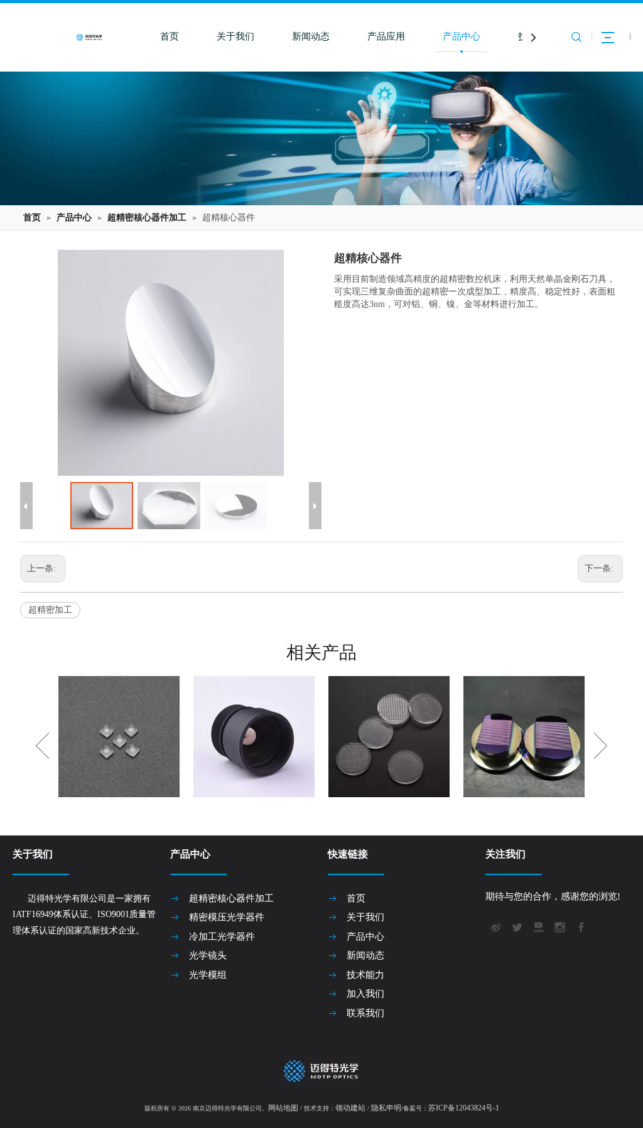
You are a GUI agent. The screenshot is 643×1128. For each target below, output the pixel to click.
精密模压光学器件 (226, 917)
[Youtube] (537, 926)
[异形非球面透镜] (119, 736)
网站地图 (283, 1108)
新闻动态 (311, 36)
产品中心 (461, 36)
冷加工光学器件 (222, 937)
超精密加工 (50, 610)
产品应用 (386, 36)
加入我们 (365, 994)
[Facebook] (580, 926)
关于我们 (235, 36)
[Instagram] (559, 926)
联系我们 (365, 1013)
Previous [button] (42, 746)
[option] (119, 736)
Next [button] (600, 746)
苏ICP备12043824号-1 (463, 1108)
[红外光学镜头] (254, 736)
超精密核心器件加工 (231, 898)
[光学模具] (524, 736)
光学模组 (208, 975)
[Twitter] (516, 926)
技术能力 (365, 975)
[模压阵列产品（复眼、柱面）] (389, 736)
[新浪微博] (495, 926)
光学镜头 (208, 955)
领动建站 (350, 1108)
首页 (169, 36)
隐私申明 (386, 1108)
